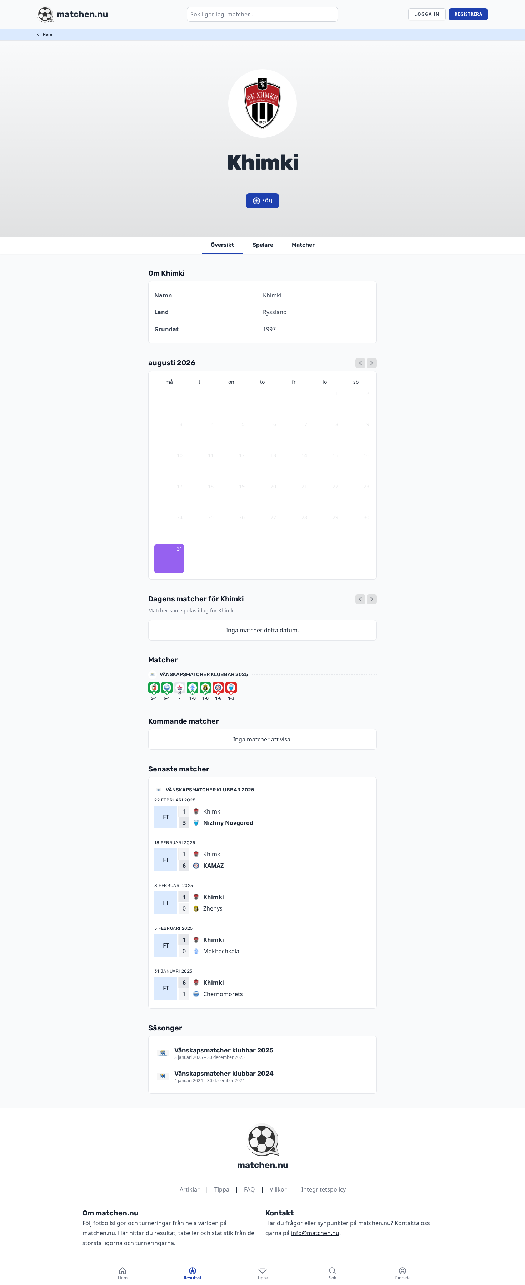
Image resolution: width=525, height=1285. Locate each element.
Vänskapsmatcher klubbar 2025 (204, 675)
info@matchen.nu (315, 1233)
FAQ (249, 1189)
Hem (47, 34)
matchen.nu (262, 1165)
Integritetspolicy (323, 1189)
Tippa (221, 1189)
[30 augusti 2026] (360, 599)
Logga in (427, 14)
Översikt (222, 244)
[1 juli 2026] (360, 363)
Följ (267, 201)
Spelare (262, 244)
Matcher (303, 244)
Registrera (468, 14)
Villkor (278, 1189)
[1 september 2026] (372, 363)
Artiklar (190, 1189)
